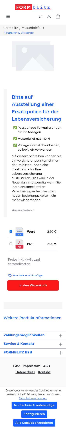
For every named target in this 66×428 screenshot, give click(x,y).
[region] (33, 61)
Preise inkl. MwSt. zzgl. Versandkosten (24, 262)
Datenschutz (25, 372)
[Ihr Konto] (49, 16)
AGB (46, 366)
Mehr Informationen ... (33, 398)
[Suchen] (40, 16)
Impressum (31, 366)
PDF (30, 244)
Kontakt (44, 372)
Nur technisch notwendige (34, 405)
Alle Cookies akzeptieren (34, 423)
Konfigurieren (34, 414)
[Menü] (8, 16)
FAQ (16, 366)
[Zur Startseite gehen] (33, 7)
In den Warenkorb (33, 285)
